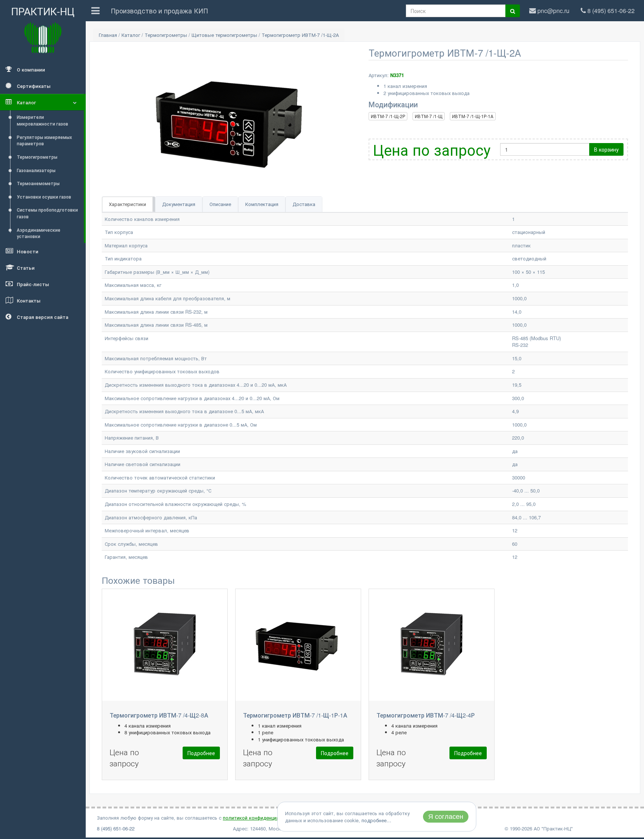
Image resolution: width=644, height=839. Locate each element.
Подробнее (201, 753)
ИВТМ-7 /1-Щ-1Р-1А (472, 116)
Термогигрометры (37, 156)
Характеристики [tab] (127, 204)
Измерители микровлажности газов (42, 120)
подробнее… (376, 820)
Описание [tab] (220, 204)
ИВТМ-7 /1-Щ (428, 116)
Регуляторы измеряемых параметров (44, 140)
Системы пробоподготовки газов (47, 212)
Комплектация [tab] (261, 204)
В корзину (606, 149)
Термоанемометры (38, 183)
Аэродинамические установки (38, 233)
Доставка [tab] (304, 204)
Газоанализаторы (36, 170)
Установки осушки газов (44, 196)
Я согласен (445, 816)
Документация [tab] (178, 204)
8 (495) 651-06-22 (116, 828)
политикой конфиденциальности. (261, 817)
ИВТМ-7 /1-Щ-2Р (388, 116)
